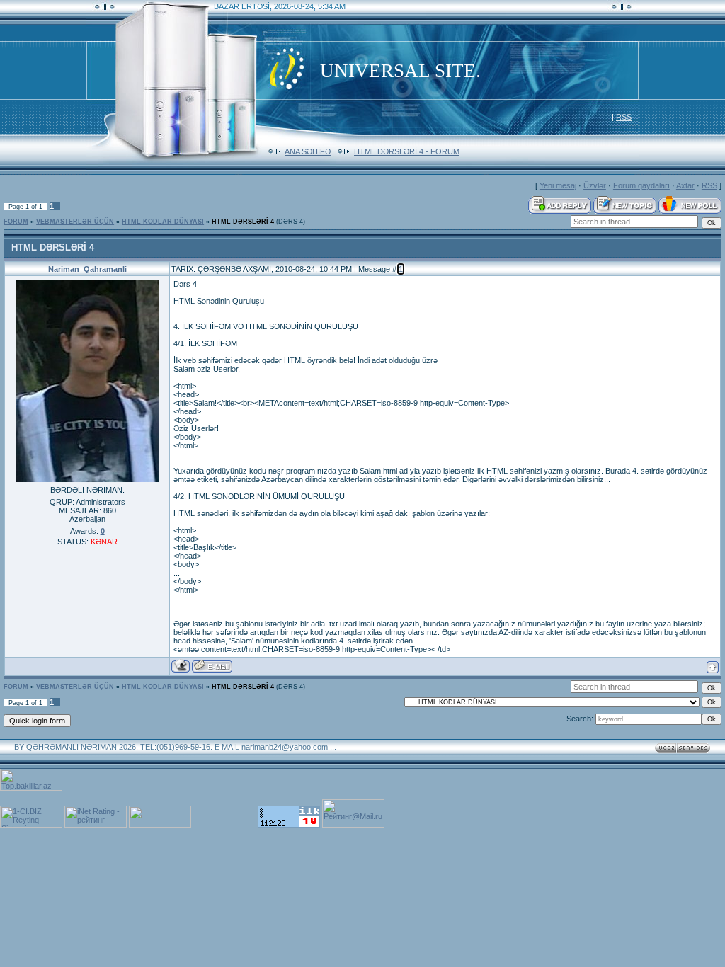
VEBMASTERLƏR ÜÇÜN (75, 221)
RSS (624, 117)
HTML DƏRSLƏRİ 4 (243, 221)
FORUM (16, 221)
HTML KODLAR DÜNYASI (163, 221)
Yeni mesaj (558, 185)
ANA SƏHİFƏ (308, 151)
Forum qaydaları (641, 185)
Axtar (685, 185)
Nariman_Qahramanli (87, 269)
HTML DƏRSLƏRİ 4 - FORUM (406, 151)
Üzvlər (594, 185)
